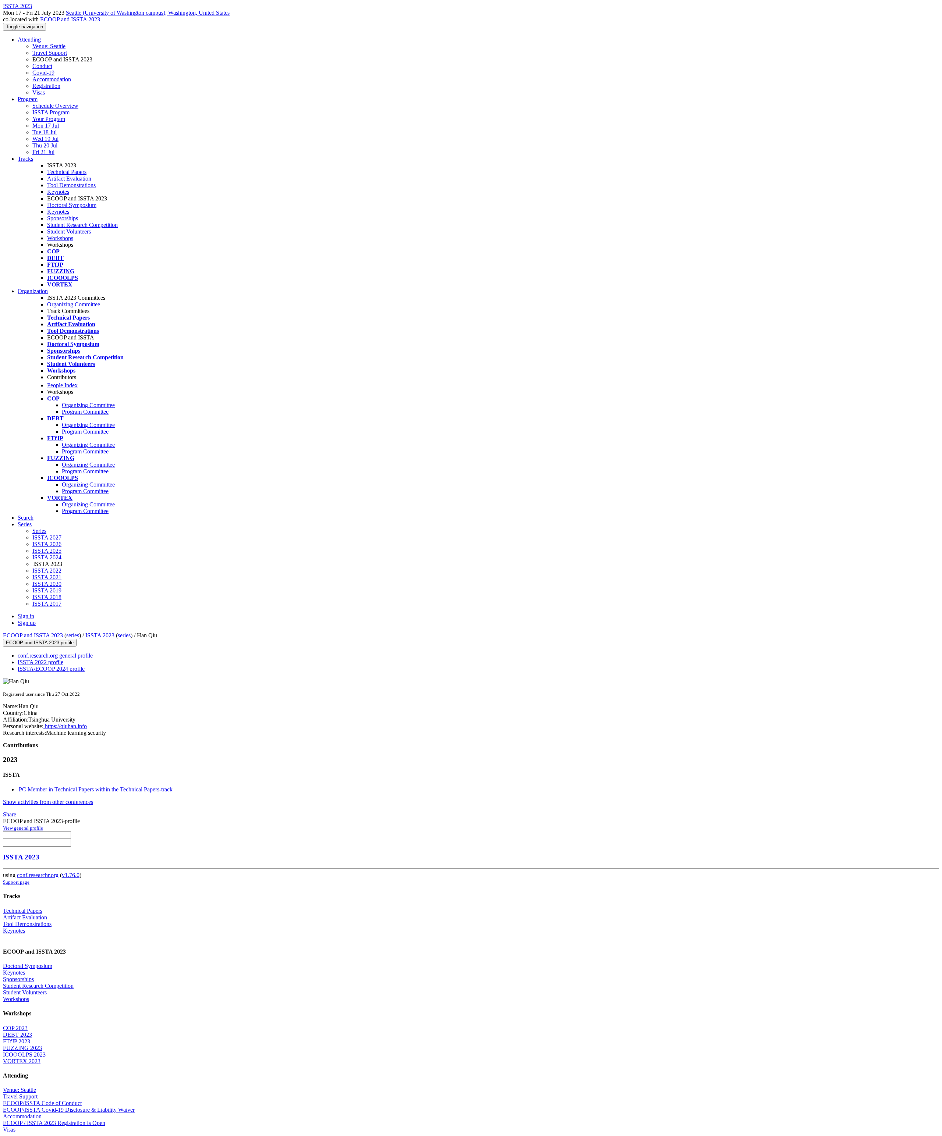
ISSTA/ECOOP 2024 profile (51, 669)
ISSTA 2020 (46, 584)
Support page (16, 882)
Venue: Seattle (48, 46)
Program (28, 99)
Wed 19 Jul (45, 139)
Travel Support (49, 53)
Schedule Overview (55, 106)
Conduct (42, 66)
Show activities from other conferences (48, 802)
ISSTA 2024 (46, 557)
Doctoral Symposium (71, 205)
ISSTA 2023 (99, 635)
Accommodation (51, 79)
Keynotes (58, 192)
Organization (33, 291)
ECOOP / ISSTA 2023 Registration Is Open (54, 1123)
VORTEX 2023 (21, 1061)
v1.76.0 (70, 875)
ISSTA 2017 (46, 604)
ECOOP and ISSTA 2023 (70, 19)
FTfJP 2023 (16, 1041)
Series (39, 531)
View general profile (23, 828)
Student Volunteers (69, 231)
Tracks (25, 159)
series (72, 635)
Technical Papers (66, 172)
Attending (29, 39)
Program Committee (85, 412)
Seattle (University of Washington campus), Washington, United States (148, 13)
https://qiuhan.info (65, 726)
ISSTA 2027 (46, 537)
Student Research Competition (82, 225)
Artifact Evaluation (69, 178)
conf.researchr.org (38, 875)
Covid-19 (43, 73)
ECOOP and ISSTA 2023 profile (40, 642)
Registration (46, 86)
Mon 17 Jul (45, 125)
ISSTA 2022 (46, 570)
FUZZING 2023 (22, 1048)
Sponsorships (62, 218)
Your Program (48, 119)
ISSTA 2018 (46, 597)
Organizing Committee (73, 304)
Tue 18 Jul (44, 132)
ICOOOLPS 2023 (24, 1054)
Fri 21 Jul (43, 152)
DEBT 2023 (17, 1035)
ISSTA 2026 (46, 544)
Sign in (26, 616)
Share (9, 814)
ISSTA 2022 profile (40, 662)
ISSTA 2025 (46, 551)
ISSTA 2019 (46, 590)
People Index (62, 385)
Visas (38, 92)
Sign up (27, 623)
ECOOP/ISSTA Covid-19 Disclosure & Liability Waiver (69, 1110)
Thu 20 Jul (44, 145)
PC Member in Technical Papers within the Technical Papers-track (96, 789)
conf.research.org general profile (55, 655)
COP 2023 (15, 1028)
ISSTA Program (51, 112)
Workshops (60, 238)
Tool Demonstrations (71, 185)
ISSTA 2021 (46, 577)
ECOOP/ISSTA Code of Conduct (42, 1103)
